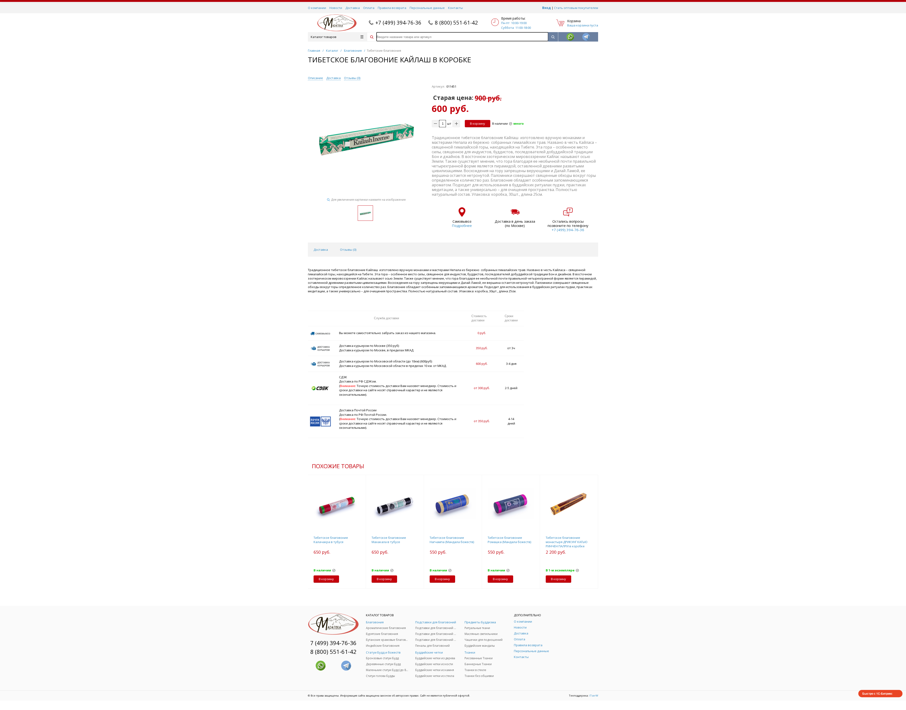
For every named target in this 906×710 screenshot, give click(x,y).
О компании (317, 8)
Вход (546, 7)
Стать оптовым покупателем (576, 8)
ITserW (593, 695)
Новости (335, 8)
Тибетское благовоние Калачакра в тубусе (331, 540)
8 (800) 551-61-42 (456, 22)
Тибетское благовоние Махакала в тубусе (389, 540)
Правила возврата (392, 8)
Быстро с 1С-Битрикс (877, 693)
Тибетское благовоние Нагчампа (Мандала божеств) (452, 540)
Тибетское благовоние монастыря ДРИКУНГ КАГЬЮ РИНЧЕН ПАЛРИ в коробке (566, 542)
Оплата (368, 8)
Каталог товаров (323, 37)
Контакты (455, 8)
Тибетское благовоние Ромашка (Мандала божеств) (509, 540)
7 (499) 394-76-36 (333, 643)
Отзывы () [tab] (348, 249)
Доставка (352, 8)
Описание (315, 78)
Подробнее (462, 225)
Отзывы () (352, 78)
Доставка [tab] (321, 249)
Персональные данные (427, 8)
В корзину (477, 123)
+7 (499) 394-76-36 (398, 22)
